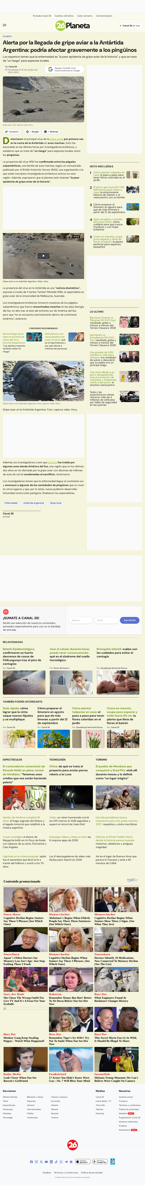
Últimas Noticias (10, 1097)
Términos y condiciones (129, 1105)
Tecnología (57, 759)
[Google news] (71, 1161)
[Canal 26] (72, 1145)
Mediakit (126, 1113)
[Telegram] (66, 1161)
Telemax (99, 1109)
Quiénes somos (126, 1097)
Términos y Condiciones (66, 1172)
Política (30, 1113)
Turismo (101, 759)
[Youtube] (46, 1161)
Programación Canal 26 (129, 1117)
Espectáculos (12, 759)
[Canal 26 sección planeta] (72, 30)
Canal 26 (13, 66)
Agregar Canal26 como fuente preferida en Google (67, 69)
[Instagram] (36, 1161)
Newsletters (128, 1130)
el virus (52, 462)
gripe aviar (56, 139)
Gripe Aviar (56, 502)
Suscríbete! (130, 620)
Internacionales (34, 1109)
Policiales (7, 1113)
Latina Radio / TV (103, 1101)
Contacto (123, 1101)
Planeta (7, 36)
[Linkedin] (51, 1161)
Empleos (123, 1126)
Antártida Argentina (33, 502)
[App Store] (82, 1162)
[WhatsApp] (61, 1161)
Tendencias (32, 1117)
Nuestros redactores (128, 1121)
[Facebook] (31, 1161)
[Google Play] (99, 1162)
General (30, 1105)
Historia (54, 1105)
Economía (55, 1101)
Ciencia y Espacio (59, 1097)
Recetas (54, 1113)
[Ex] (41, 1161)
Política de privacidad (129, 1109)
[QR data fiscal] (112, 1163)
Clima (5, 1101)
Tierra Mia (100, 1105)
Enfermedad (11, 502)
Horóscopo (8, 1109)
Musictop (100, 1113)
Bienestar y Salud (35, 1097)
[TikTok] (56, 1161)
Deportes (31, 1101)
